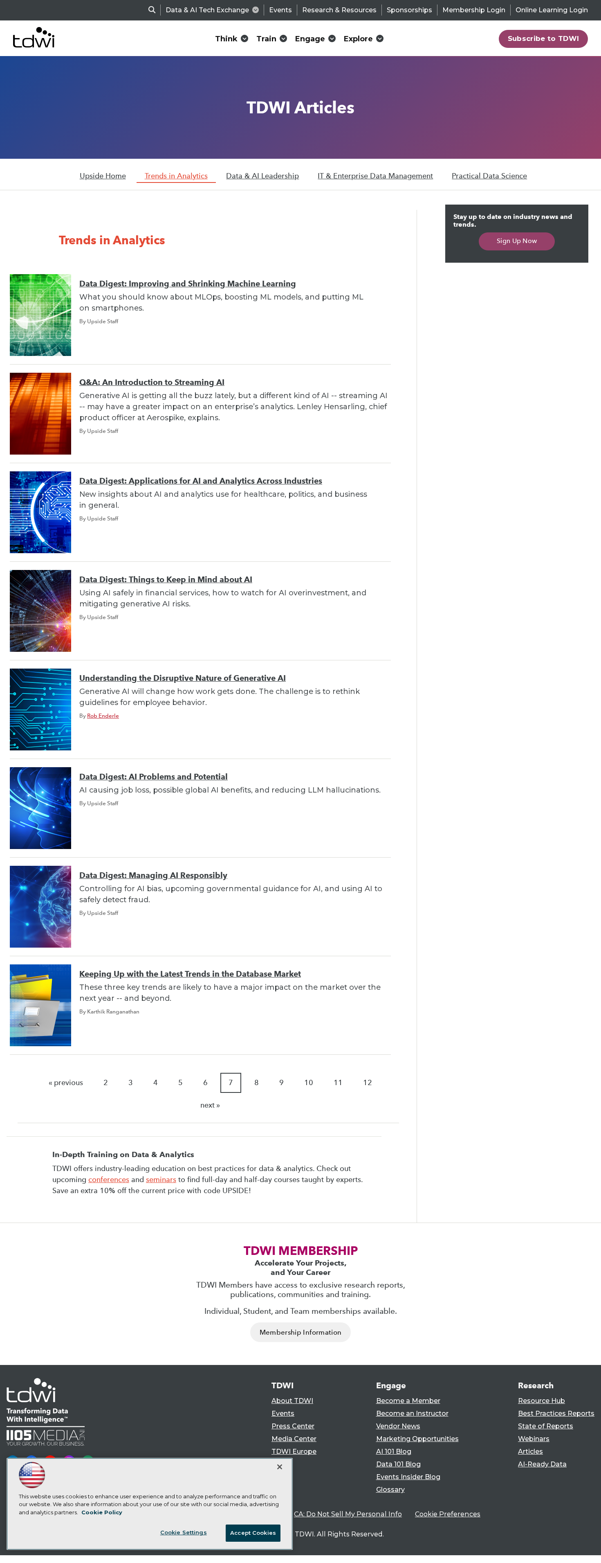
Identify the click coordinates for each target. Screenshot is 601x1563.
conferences (108, 1179)
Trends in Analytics (176, 175)
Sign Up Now (517, 241)
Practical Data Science (489, 175)
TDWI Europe (293, 1451)
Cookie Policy (101, 1512)
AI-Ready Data (542, 1464)
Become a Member (408, 1401)
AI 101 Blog (393, 1451)
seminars (161, 1179)
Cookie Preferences (447, 1514)
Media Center (293, 1439)
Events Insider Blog (408, 1477)
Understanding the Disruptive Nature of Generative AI (182, 678)
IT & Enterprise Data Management (375, 175)
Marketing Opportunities (417, 1439)
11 (338, 1082)
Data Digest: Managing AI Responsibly (153, 875)
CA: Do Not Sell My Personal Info (348, 1514)
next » (210, 1105)
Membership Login (473, 10)
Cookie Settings (183, 1532)
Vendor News (398, 1426)
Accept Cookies (253, 1532)
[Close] (280, 1467)
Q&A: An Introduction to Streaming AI (151, 382)
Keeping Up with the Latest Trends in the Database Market (190, 974)
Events (280, 10)
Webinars (533, 1439)
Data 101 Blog (398, 1464)
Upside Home (103, 175)
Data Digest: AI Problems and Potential (153, 777)
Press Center (292, 1426)
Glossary (390, 1489)
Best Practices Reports (556, 1413)
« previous (66, 1082)
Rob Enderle (103, 715)
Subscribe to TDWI (543, 38)
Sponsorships (409, 10)
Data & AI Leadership (262, 175)
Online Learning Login (552, 10)
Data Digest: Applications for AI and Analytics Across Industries (200, 481)
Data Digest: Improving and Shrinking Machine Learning (187, 283)
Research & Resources (339, 10)
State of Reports (545, 1426)
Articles (530, 1451)
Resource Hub (541, 1401)
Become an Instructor (412, 1413)
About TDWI (292, 1401)
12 (367, 1082)
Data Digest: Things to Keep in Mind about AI (165, 579)
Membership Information (300, 1332)
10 (308, 1082)
